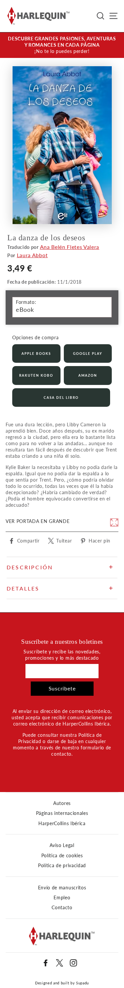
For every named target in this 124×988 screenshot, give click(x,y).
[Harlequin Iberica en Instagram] (73, 962)
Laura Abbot (32, 255)
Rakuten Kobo (36, 375)
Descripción (30, 567)
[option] (62, 45)
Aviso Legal (62, 845)
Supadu (82, 983)
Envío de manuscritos (62, 887)
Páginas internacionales (62, 813)
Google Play (87, 353)
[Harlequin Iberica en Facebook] (45, 962)
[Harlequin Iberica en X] (59, 962)
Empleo (62, 897)
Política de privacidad (62, 865)
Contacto (62, 907)
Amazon (87, 375)
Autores (62, 803)
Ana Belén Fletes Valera (70, 247)
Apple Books (36, 353)
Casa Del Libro (61, 398)
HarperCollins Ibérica (61, 823)
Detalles (23, 588)
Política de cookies (62, 855)
